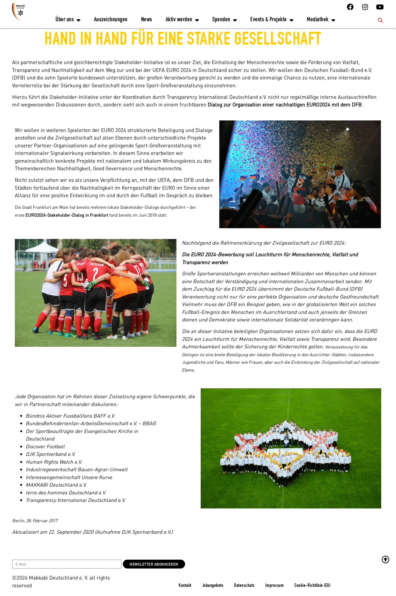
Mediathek (318, 20)
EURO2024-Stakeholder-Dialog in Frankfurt (66, 215)
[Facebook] (350, 6)
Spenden (221, 20)
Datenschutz (244, 585)
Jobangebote (213, 585)
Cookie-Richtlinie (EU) (312, 585)
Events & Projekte (268, 20)
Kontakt (185, 585)
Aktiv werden (179, 20)
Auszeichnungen (111, 20)
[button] (380, 20)
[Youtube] (380, 6)
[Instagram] (365, 6)
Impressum (274, 585)
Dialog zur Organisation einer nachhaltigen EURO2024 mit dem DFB (285, 104)
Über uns (64, 20)
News (146, 20)
